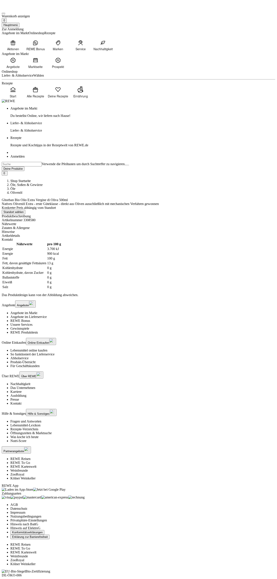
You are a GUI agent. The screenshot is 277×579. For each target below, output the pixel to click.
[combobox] (22, 164)
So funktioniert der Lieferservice (32, 354)
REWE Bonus (20, 321)
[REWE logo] (8, 101)
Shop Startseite (20, 181)
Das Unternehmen (22, 388)
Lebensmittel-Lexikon (25, 425)
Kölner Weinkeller (22, 478)
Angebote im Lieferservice (28, 317)
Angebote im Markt (23, 313)
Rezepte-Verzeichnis (24, 429)
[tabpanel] (138, 266)
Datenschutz (18, 508)
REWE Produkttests (24, 332)
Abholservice (19, 358)
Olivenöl (16, 192)
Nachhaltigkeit (20, 384)
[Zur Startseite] (16, 8)
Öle (12, 188)
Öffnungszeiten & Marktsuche (31, 433)
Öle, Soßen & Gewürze (26, 185)
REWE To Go (20, 462)
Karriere (16, 392)
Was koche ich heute (24, 437)
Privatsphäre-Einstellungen (28, 520)
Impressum (17, 512)
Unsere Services (21, 324)
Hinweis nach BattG (24, 524)
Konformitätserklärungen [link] (27, 532)
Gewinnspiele (19, 328)
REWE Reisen (20, 459)
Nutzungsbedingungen (25, 516)
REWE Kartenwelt (23, 466)
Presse (14, 399)
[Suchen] (127, 165)
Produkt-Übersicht (22, 362)
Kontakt (15, 403)
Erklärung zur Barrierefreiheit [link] (30, 537)
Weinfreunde (19, 470)
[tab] (138, 224)
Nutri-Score (18, 441)
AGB (14, 504)
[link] (142, 112)
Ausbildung (18, 395)
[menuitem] (13, 45)
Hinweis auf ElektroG (25, 528)
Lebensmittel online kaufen (28, 350)
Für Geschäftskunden (25, 366)
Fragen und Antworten (25, 421)
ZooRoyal (17, 474)
